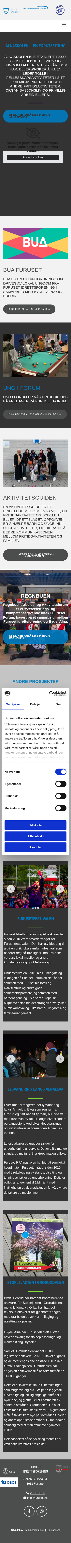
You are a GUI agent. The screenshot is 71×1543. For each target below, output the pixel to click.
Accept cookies (33, 157)
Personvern (54, 1530)
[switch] (60, 784)
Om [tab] (58, 704)
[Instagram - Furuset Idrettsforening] (42, 1511)
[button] (35, 24)
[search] (66, 30)
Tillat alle (35, 825)
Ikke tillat (35, 847)
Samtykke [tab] (13, 704)
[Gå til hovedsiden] (11, 11)
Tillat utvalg (36, 836)
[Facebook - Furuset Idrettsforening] (29, 1511)
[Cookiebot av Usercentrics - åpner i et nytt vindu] (50, 693)
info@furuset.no (37, 1497)
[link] (33, 133)
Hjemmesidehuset (33, 1530)
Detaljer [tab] (35, 704)
